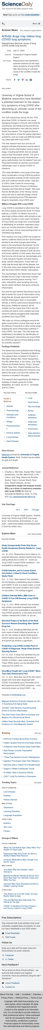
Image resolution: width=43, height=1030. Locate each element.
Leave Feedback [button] (12, 983)
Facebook (9, 955)
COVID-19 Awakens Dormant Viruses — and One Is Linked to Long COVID (21, 907)
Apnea (31, 410)
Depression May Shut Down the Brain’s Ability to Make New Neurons (20, 854)
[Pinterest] (22, 79)
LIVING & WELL (7, 819)
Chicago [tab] (35, 509)
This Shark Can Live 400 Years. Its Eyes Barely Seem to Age (21, 894)
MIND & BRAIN (7, 803)
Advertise (37, 994)
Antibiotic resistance (32, 416)
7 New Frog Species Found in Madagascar (22, 757)
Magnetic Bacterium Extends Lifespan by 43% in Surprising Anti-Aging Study (21, 702)
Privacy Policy (7, 997)
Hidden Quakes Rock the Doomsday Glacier (22, 742)
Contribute (26, 994)
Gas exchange (34, 406)
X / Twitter (9, 959)
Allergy (9, 421)
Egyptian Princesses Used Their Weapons (22, 760)
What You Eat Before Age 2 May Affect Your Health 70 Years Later (22, 848)
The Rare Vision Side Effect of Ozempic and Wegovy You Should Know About (20, 716)
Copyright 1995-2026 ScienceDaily (19, 1001)
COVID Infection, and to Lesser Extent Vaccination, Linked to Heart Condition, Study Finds (19, 573)
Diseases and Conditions (12, 416)
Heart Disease (12, 441)
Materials (6, 454)
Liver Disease (9, 791)
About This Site (6, 994)
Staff (17, 994)
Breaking (6, 733)
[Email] (30, 79)
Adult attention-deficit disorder (34, 434)
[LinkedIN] (26, 79)
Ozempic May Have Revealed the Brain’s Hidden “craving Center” (21, 884)
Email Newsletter (12, 933)
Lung (30, 398)
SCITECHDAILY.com (19, 695)
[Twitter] (18, 79)
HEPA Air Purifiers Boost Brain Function (20, 738)
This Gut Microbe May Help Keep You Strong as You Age (19, 900)
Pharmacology (12, 410)
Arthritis (9, 406)
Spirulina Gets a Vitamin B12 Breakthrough (22, 764)
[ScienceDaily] (17, 4)
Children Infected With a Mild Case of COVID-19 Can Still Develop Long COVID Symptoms (20, 598)
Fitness (7, 831)
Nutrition (7, 795)
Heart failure (33, 402)
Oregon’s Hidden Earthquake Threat (19, 768)
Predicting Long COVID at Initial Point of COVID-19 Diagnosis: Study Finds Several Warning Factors (21, 648)
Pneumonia (33, 428)
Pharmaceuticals (13, 427)
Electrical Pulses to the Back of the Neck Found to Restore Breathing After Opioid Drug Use (20, 623)
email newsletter (32, 14)
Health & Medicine (7, 400)
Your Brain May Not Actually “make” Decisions (19, 870)
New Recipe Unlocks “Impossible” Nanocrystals (18, 752)
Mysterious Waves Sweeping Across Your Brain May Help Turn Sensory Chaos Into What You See (21, 877)
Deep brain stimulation (32, 423)
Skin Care (8, 827)
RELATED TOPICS (10, 393)
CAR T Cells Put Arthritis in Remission (20, 776)
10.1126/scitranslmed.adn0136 (22, 496)
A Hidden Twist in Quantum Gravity (18, 772)
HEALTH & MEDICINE (9, 788)
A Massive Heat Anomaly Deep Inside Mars (22, 746)
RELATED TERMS (31, 393)
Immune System (13, 432)
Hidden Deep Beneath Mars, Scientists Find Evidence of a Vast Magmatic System (20, 722)
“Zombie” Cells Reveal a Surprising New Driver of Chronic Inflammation (19, 709)
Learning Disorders (12, 811)
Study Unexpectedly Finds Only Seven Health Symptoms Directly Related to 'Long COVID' (21, 548)
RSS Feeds (10, 937)
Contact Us (10, 987)
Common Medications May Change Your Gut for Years (21, 860)
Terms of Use (36, 997)
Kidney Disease (10, 799)
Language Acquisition (13, 815)
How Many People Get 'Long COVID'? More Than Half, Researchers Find (21, 672)
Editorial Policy (22, 997)
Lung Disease (12, 437)
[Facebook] (14, 79)
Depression (8, 807)
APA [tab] (26, 509)
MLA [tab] (18, 509)
